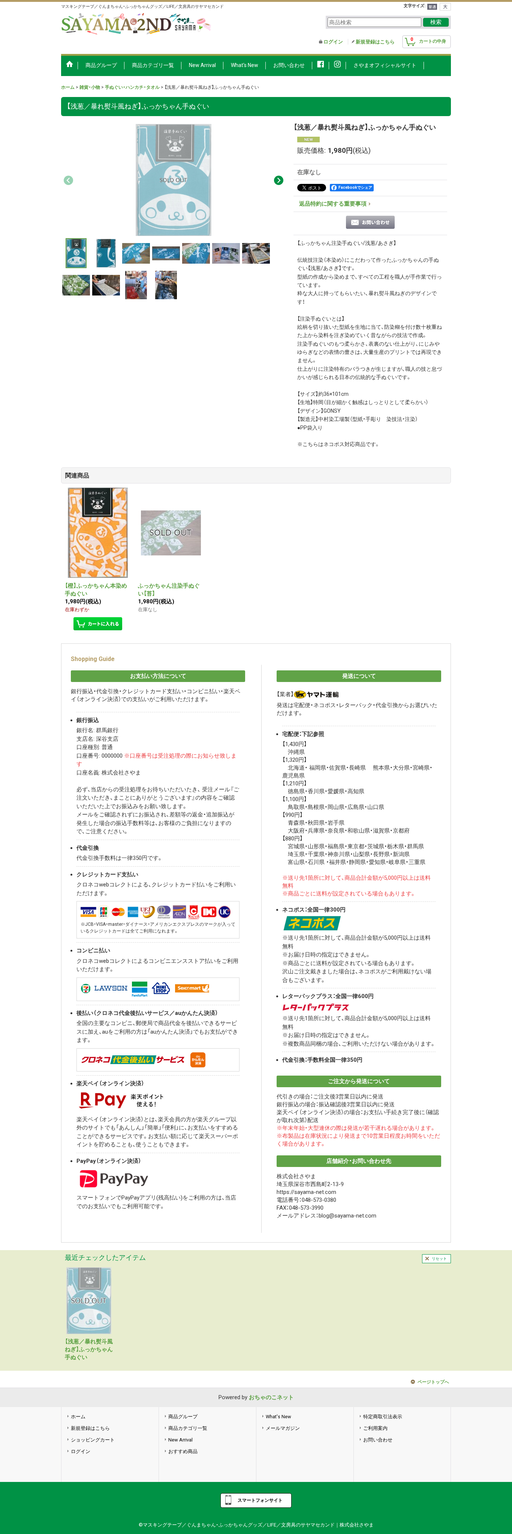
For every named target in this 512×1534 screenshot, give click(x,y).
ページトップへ (433, 1382)
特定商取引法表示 (382, 1416)
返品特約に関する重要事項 (333, 203)
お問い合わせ (377, 1440)
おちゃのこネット (271, 1397)
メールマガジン (283, 1428)
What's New (278, 1416)
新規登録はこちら (375, 42)
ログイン (333, 42)
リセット (439, 1258)
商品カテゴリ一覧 (187, 1428)
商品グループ (183, 1416)
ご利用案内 (375, 1428)
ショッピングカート (93, 1440)
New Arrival (180, 1440)
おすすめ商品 (183, 1451)
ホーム (78, 1416)
